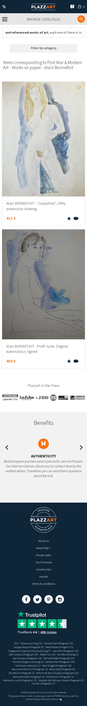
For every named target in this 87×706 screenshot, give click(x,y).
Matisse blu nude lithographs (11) (20, 680)
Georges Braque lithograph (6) (29, 647)
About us (43, 541)
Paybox (37, 699)
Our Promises (43, 562)
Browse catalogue (43, 19)
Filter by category (43, 48)
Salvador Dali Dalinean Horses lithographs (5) (61, 680)
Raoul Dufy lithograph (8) (62, 669)
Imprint (43, 576)
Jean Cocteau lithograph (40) (23, 654)
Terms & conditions (43, 584)
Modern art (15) (48, 654)
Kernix (56, 699)
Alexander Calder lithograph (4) (29, 676)
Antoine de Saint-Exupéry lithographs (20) (57, 672)
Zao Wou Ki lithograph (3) (21, 672)
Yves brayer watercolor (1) (28, 665)
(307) (16, 643)
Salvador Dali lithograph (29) (58, 643)
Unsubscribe (43, 569)
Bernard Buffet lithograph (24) (59, 658)
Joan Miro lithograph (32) (65, 650)
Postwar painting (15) (32, 643)
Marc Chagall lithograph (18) (57, 665)
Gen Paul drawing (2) (67, 654)
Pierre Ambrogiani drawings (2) (28, 661)
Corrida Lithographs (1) (43, 683)
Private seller (43, 555)
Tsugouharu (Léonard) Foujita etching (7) (29, 650)
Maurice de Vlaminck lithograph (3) (30, 669)
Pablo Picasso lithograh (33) (59, 647)
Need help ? (43, 548)
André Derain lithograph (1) (60, 676)
